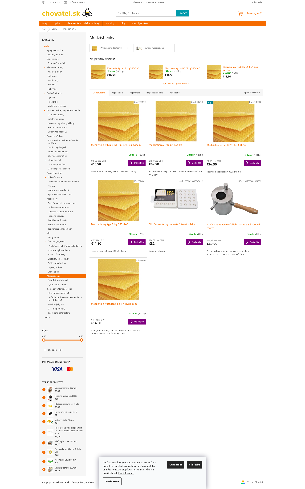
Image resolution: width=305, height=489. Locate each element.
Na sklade (54, 350)
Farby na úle (53, 237)
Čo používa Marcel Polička (59, 289)
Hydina (47, 317)
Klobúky (52, 84)
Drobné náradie (54, 93)
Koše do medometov (59, 207)
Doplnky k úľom (55, 267)
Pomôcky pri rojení (57, 147)
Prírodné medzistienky (59, 280)
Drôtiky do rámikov (57, 263)
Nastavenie (112, 481)
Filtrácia (51, 186)
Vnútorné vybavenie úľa (59, 250)
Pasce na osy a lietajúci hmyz (61, 123)
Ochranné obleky (56, 114)
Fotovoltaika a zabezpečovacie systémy (63, 142)
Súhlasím (194, 464)
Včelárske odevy (55, 67)
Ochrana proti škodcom (59, 168)
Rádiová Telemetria (57, 127)
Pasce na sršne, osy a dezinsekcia (63, 110)
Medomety (52, 198)
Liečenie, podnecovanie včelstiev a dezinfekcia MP (65, 299)
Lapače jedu (53, 59)
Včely (46, 46)
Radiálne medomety (57, 220)
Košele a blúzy (55, 71)
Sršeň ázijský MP (56, 304)
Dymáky (51, 97)
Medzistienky (53, 276)
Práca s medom (54, 173)
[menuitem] (45, 23)
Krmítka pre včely (57, 164)
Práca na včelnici (55, 136)
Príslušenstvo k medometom (62, 203)
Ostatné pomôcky (56, 308)
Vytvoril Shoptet (255, 482)
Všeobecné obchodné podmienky (149, 2)
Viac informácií (126, 473)
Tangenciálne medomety (60, 229)
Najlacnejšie (117, 92)
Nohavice (52, 76)
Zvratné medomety (57, 224)
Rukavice (52, 89)
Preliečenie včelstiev (58, 151)
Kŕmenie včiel (54, 160)
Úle (48, 233)
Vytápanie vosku (55, 50)
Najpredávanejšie (154, 92)
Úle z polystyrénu (56, 241)
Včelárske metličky (57, 106)
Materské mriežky (56, 254)
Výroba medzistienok (58, 284)
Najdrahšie (135, 92)
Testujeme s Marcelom (59, 313)
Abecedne (175, 92)
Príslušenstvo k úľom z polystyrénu (65, 246)
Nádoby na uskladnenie (59, 190)
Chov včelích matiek (57, 156)
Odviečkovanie (55, 177)
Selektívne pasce (56, 119)
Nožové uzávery (56, 216)
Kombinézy (53, 80)
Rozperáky (53, 102)
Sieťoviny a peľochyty (58, 259)
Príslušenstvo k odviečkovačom (64, 181)
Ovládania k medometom (61, 211)
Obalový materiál (55, 54)
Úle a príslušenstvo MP (58, 293)
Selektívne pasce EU (57, 131)
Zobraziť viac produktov (175, 83)
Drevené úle (53, 271)
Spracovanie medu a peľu (60, 194)
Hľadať (183, 13)
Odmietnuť (175, 464)
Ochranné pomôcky (57, 63)
